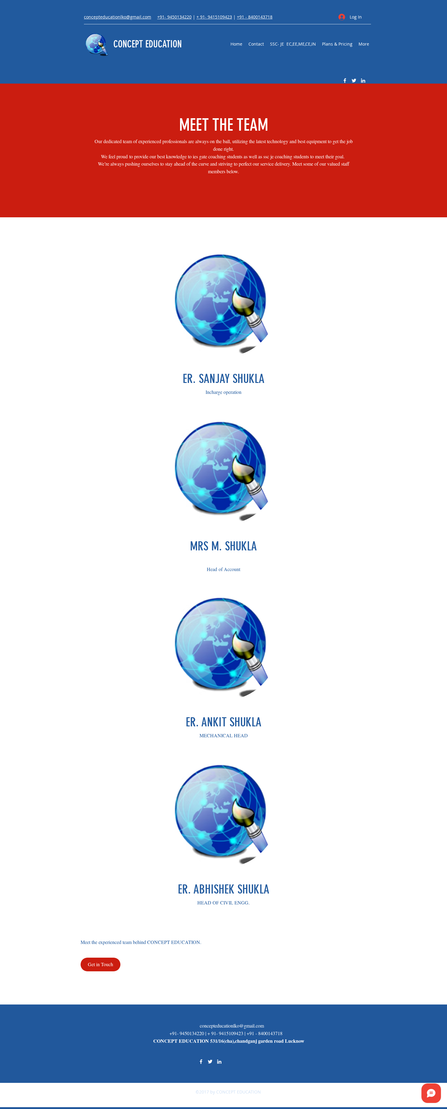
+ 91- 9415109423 (214, 17)
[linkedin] (363, 80)
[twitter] (354, 80)
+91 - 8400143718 (254, 17)
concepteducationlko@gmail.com (232, 1025)
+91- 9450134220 (174, 17)
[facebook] (345, 80)
